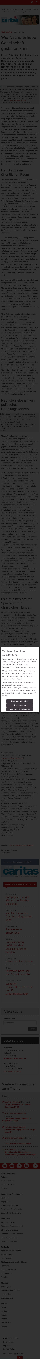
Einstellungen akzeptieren (19, 701)
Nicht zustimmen (20, 705)
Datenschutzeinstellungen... (20, 709)
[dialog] (20, 679)
